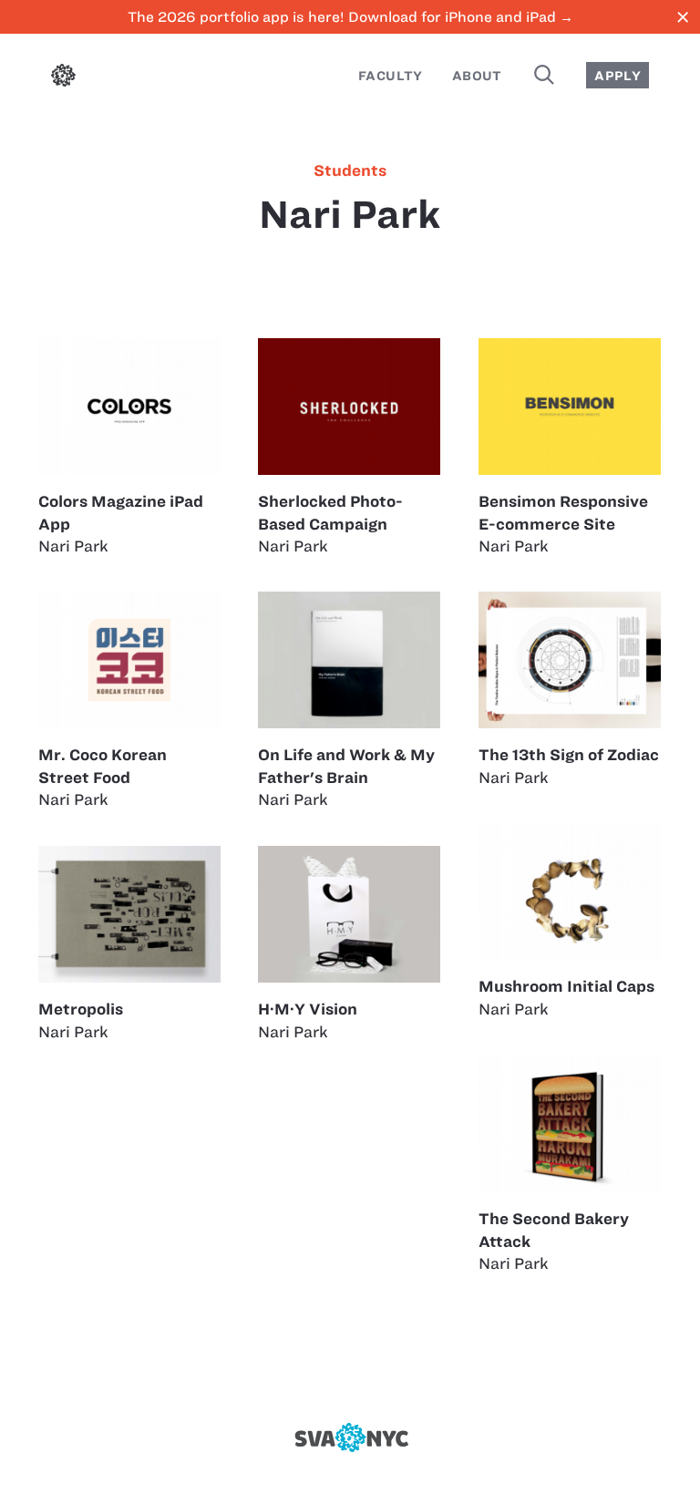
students (350, 170)
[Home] (63, 78)
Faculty (390, 75)
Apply (617, 75)
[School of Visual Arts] (350, 1437)
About (477, 75)
